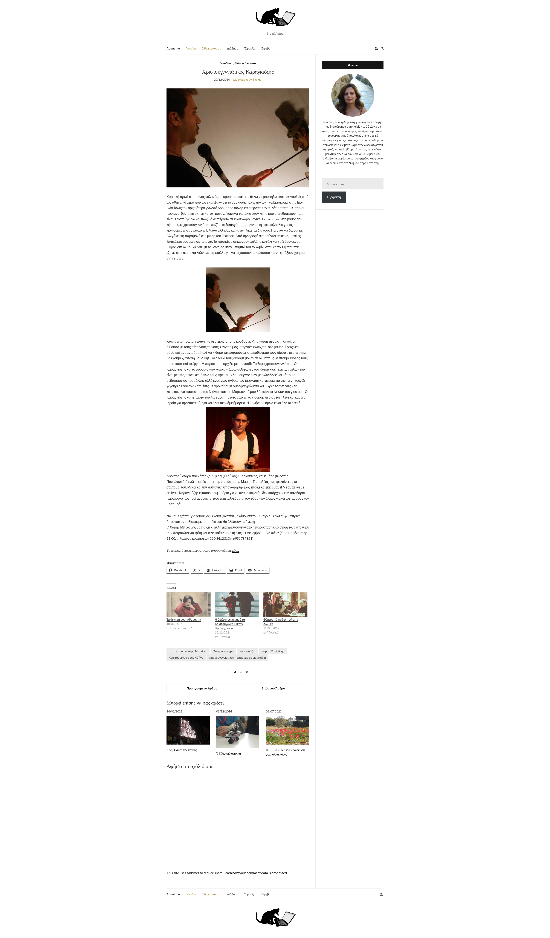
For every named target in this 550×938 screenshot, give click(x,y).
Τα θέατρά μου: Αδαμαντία (184, 619)
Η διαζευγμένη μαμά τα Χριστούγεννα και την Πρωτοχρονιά (230, 624)
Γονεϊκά (191, 48)
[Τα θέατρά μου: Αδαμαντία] (189, 604)
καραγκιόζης (248, 651)
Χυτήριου (298, 208)
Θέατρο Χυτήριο (223, 651)
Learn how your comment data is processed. (255, 873)
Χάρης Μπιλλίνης (272, 651)
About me (173, 48)
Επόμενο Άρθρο (273, 688)
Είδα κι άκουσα (211, 48)
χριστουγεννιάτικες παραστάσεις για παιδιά (237, 657)
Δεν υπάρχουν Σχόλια (247, 79)
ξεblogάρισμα (236, 225)
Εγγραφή (334, 197)
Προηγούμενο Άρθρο (202, 688)
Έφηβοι (266, 48)
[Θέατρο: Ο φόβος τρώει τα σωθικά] (285, 604)
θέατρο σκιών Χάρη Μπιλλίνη (188, 651)
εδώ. (235, 550)
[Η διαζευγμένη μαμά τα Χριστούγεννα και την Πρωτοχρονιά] (237, 604)
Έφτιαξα (249, 48)
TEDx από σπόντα (228, 753)
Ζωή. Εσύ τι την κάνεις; (182, 750)
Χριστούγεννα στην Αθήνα (186, 657)
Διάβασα (232, 48)
